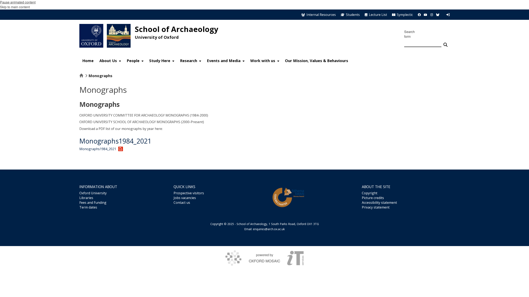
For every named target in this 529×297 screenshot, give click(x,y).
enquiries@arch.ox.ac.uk (269, 229)
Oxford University (93, 193)
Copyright (369, 193)
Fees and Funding (92, 202)
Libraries (86, 198)
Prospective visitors (189, 193)
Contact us (182, 202)
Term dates (88, 207)
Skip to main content (15, 7)
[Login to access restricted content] (448, 14)
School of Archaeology (176, 29)
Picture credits (373, 198)
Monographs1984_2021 (115, 141)
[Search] (445, 43)
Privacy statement (376, 207)
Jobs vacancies (185, 198)
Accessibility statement (379, 202)
